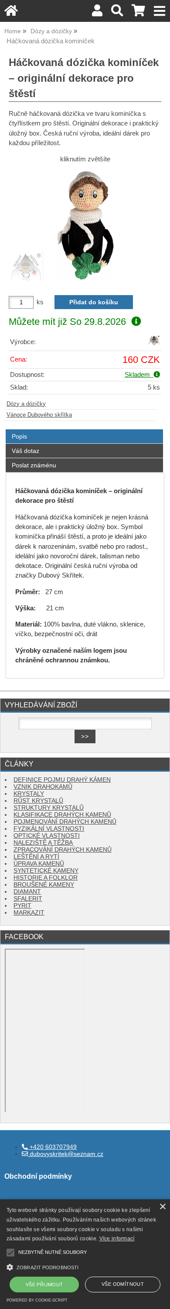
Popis (19, 436)
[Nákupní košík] (138, 13)
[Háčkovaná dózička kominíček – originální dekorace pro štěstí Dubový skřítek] (85, 225)
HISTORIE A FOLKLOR (46, 877)
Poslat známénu (34, 465)
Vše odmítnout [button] (123, 1284)
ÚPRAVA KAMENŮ (39, 863)
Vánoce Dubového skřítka (39, 415)
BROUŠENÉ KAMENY (44, 884)
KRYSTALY (29, 793)
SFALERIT (28, 898)
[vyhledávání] (117, 13)
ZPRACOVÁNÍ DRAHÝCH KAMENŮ (63, 849)
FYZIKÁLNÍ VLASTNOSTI (49, 828)
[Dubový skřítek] (154, 344)
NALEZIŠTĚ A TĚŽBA (43, 842)
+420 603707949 (52, 1147)
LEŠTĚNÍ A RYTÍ (36, 856)
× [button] (162, 1207)
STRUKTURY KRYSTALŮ (49, 807)
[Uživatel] (97, 13)
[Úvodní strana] (11, 13)
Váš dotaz (25, 450)
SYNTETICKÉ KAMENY (46, 870)
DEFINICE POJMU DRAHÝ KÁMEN (62, 779)
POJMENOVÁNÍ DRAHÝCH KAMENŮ (65, 821)
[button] (85, 1266)
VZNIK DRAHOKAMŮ (43, 786)
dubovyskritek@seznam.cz (65, 1154)
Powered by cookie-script (37, 1300)
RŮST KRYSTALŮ (38, 800)
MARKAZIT (29, 912)
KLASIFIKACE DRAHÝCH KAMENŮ (62, 814)
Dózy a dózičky (26, 404)
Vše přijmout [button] (44, 1284)
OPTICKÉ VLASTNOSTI (47, 835)
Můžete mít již (67, 321)
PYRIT (22, 905)
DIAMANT (27, 891)
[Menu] (160, 11)
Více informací (117, 1239)
